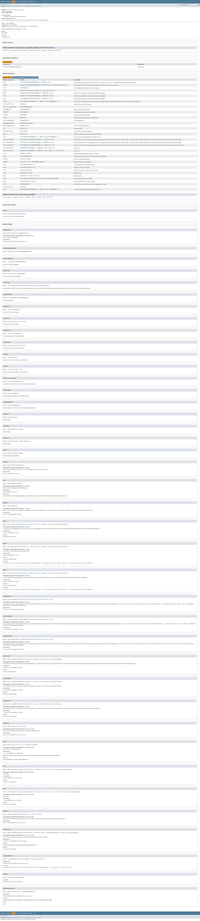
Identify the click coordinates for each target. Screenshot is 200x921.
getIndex (22, 117)
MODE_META (44, 50)
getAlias (22, 104)
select (22, 161)
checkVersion (23, 85)
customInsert (23, 95)
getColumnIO (23, 112)
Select (26, 161)
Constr (16, 6)
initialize (23, 134)
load (21, 147)
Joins (57, 150)
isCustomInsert (24, 142)
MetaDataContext (35, 20)
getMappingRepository (26, 123)
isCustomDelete (24, 139)
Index (31, 1)
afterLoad (23, 82)
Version (5, 66)
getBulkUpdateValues (26, 106)
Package (8, 1)
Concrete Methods (32, 77)
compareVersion (24, 90)
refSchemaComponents (26, 156)
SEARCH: (181, 4)
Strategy (17, 20)
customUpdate (23, 98)
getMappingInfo (24, 120)
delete (22, 101)
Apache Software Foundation (19, 919)
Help (35, 1)
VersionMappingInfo (9, 120)
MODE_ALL (5, 50)
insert (22, 136)
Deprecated (26, 1)
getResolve (23, 128)
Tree (20, 1)
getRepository (24, 125)
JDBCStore (44, 82)
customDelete (23, 93)
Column (14, 106)
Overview (2, 1)
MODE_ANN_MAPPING (14, 50)
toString (22, 186)
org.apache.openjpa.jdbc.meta (15, 9)
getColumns (23, 114)
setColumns (23, 167)
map (21, 153)
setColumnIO (23, 164)
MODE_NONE (51, 50)
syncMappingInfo (24, 184)
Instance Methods (18, 77)
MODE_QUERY (58, 50)
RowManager (53, 101)
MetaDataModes (44, 20)
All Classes (3, 4)
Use (17, 1)
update (22, 189)
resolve (22, 159)
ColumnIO (5, 112)
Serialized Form (6, 37)
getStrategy (23, 131)
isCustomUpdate (24, 145)
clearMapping (23, 87)
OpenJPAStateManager (32, 82)
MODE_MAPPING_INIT (34, 50)
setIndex (22, 170)
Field (11, 6)
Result (50, 147)
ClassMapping (12, 66)
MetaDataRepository (9, 125)
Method (21, 6)
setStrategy (23, 178)
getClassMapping (24, 109)
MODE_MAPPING (24, 50)
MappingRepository (8, 123)
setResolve (23, 172)
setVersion (23, 181)
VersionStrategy (25, 20)
